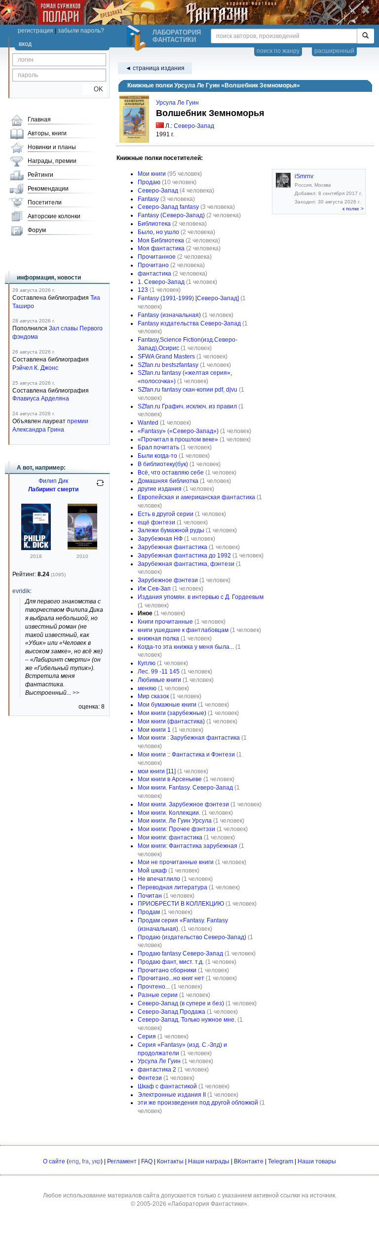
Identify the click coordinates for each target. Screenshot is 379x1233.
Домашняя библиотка (168, 480)
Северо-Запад (194, 125)
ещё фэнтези (156, 522)
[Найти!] (365, 36)
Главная (39, 119)
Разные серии (158, 995)
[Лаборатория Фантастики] (138, 38)
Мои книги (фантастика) (171, 721)
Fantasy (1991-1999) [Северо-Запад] (188, 298)
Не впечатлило (159, 878)
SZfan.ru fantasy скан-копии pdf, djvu (187, 389)
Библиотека (154, 223)
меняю (147, 688)
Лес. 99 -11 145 (159, 671)
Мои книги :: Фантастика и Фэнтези (186, 754)
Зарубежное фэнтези (168, 580)
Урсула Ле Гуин (177, 102)
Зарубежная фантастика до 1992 (184, 555)
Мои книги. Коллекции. (169, 812)
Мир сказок (153, 696)
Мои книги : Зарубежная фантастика (189, 737)
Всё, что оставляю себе (171, 472)
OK (94, 89)
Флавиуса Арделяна (40, 398)
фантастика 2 (157, 1069)
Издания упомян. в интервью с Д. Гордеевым (201, 597)
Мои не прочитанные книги (176, 862)
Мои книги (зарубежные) (172, 713)
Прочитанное (157, 256)
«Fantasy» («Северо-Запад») (178, 431)
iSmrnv (304, 176)
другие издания (160, 488)
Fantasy (148, 199)
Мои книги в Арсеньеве (170, 779)
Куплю (146, 663)
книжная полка (158, 638)
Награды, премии (52, 161)
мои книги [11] (157, 771)
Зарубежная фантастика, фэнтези (186, 563)
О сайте (54, 1161)
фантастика (154, 273)
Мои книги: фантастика (170, 837)
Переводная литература (172, 887)
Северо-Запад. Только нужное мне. (187, 1019)
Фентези (150, 1077)
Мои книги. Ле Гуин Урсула (175, 820)
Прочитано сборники (167, 970)
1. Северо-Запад (161, 281)
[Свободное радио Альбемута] (82, 547)
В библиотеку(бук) (163, 464)
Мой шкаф (152, 870)
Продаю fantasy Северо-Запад (180, 953)
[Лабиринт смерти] (36, 548)
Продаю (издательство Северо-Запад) (192, 937)
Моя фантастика (161, 248)
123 (143, 289)
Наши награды (208, 1161)
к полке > (353, 208)
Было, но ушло (158, 232)
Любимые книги (159, 679)
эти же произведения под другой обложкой (198, 1102)
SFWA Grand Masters (166, 356)
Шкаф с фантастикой (167, 1086)
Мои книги (152, 173)
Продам (149, 912)
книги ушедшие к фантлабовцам (183, 630)
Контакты (170, 1161)
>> (76, 692)
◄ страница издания (155, 68)
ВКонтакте (249, 1161)
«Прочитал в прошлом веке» (178, 439)
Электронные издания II (172, 1094)
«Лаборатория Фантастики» (207, 1203)
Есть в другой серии (165, 514)
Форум (37, 230)
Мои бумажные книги (167, 704)
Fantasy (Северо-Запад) (171, 215)
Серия (147, 1036)
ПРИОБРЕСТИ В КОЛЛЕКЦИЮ (181, 903)
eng (74, 1161)
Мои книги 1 (154, 729)
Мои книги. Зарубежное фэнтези (183, 804)
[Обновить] (100, 486)
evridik (21, 591)
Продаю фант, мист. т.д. (171, 961)
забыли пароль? (81, 30)
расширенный (334, 50)
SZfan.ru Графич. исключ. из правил (187, 406)
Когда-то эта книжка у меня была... (186, 646)
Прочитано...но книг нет (171, 978)
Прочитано (153, 265)
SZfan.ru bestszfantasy (168, 364)
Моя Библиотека (161, 240)
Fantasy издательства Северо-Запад (189, 323)
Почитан (150, 895)
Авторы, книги (47, 133)
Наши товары (317, 1161)
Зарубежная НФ (160, 538)
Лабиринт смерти (53, 489)
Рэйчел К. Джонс (35, 367)
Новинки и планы (52, 147)
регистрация (35, 30)
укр (96, 1161)
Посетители (45, 202)
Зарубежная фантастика (172, 547)
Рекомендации (48, 188)
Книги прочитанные (165, 621)
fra (85, 1161)
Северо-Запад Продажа (171, 1011)
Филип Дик (53, 480)
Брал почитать (158, 447)
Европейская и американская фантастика (196, 497)
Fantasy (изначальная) (169, 315)
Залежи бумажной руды (171, 530)
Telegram (280, 1161)
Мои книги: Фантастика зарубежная (187, 845)
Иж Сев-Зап (154, 588)
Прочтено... (154, 986)
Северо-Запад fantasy (168, 206)
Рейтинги (40, 174)
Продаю (149, 182)
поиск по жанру (278, 50)
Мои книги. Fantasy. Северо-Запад (185, 787)
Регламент (122, 1161)
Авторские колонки (54, 216)
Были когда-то (157, 455)
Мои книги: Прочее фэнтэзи (176, 829)
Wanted (148, 422)
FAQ (146, 1161)
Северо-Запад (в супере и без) (181, 1003)
